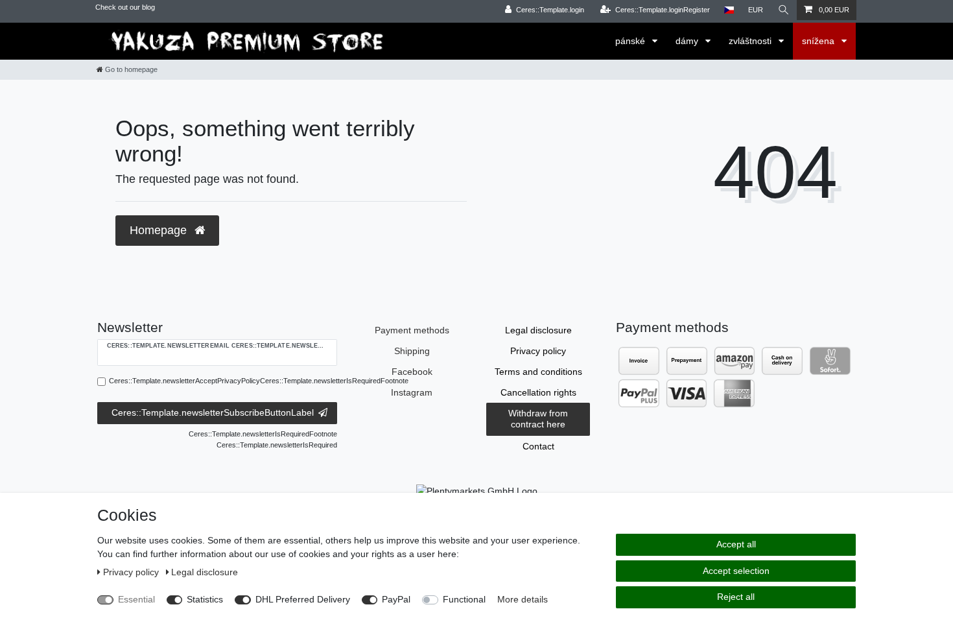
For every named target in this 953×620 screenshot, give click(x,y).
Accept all (736, 544)
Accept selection (736, 571)
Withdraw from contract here (538, 419)
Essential (136, 599)
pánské (631, 41)
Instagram (411, 392)
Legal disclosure (538, 330)
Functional (464, 599)
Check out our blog (125, 7)
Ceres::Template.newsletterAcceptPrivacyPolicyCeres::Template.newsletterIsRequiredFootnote (258, 381)
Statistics (205, 599)
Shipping (412, 351)
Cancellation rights (538, 392)
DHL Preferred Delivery (302, 599)
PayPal (396, 599)
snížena (819, 41)
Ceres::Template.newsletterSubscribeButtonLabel (213, 412)
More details (522, 599)
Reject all (736, 596)
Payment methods (412, 330)
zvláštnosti (751, 41)
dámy (688, 41)
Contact (538, 446)
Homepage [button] (160, 230)
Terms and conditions (538, 371)
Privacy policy (538, 351)
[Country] (729, 10)
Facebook (412, 371)
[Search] (784, 10)
